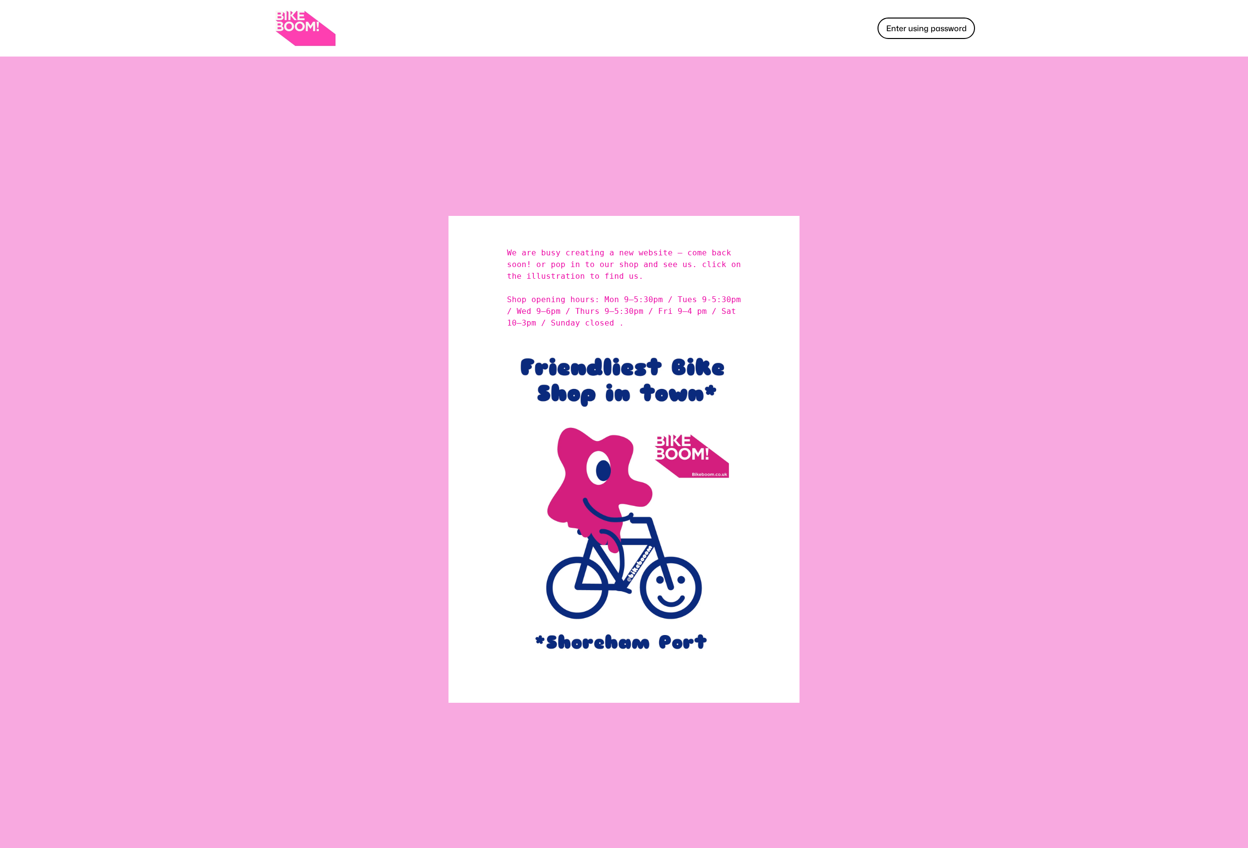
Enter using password (926, 28)
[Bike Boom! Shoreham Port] (305, 28)
